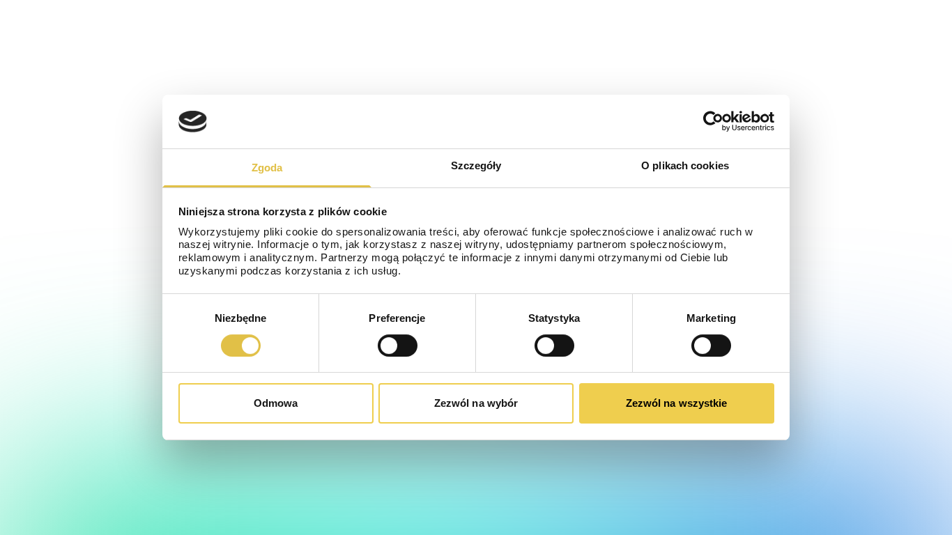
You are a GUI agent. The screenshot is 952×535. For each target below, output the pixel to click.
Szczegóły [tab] (476, 165)
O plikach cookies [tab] (685, 165)
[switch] (397, 345)
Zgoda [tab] (267, 167)
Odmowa (276, 403)
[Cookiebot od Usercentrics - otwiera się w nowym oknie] (713, 121)
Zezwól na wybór (476, 403)
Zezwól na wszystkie (677, 403)
